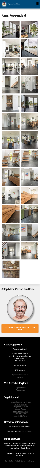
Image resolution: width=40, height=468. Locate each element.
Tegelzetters (20, 390)
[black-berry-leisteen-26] (29, 251)
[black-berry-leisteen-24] (29, 232)
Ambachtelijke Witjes (20, 416)
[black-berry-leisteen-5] (11, 66)
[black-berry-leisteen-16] (29, 158)
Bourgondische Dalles (20, 407)
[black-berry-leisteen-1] (11, 29)
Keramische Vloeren (20, 414)
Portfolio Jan (30, 461)
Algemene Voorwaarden (20, 375)
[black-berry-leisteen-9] (11, 103)
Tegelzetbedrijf (20, 388)
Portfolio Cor (9, 461)
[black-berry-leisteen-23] (11, 232)
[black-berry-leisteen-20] (29, 195)
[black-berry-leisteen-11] (11, 121)
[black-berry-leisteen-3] (11, 48)
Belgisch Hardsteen (20, 404)
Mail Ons (20, 377)
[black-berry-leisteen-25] (11, 251)
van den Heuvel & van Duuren (20, 402)
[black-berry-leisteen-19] (11, 195)
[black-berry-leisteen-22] (29, 214)
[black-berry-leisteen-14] (29, 140)
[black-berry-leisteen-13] (11, 140)
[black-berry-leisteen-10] (29, 103)
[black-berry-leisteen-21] (11, 214)
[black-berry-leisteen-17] (11, 177)
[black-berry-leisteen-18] (29, 177)
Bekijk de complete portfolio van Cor (20, 328)
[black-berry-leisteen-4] (29, 48)
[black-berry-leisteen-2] (29, 29)
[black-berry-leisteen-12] (29, 121)
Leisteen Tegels (20, 409)
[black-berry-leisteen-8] (29, 84)
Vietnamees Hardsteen (20, 411)
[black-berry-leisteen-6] (29, 66)
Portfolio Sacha (20, 461)
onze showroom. (27, 431)
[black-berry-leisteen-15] (11, 158)
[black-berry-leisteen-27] (11, 269)
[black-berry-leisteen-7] (11, 84)
